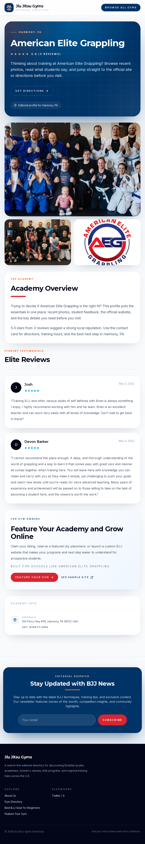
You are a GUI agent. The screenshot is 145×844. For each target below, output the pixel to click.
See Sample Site (75, 577)
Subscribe (112, 720)
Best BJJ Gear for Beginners (22, 807)
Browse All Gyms (121, 7)
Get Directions (29, 90)
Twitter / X (58, 795)
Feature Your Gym (32, 577)
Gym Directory (13, 801)
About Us (10, 795)
